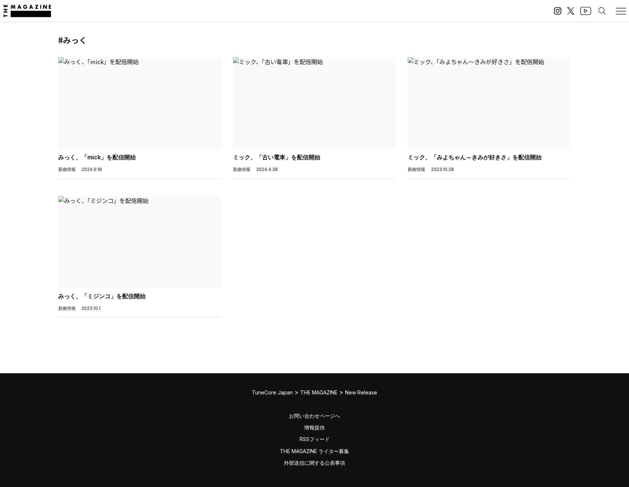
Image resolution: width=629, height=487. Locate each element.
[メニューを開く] (621, 11)
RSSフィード (315, 439)
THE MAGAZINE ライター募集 (314, 451)
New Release (361, 392)
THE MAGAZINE (318, 392)
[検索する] (602, 11)
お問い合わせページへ (314, 416)
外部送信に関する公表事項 (314, 463)
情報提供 (314, 427)
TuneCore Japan (272, 392)
